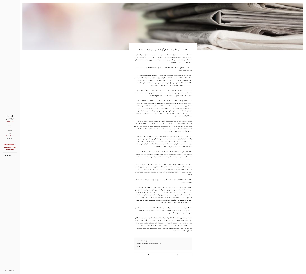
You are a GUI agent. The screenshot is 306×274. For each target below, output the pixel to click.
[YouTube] (5, 155)
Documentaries (10, 138)
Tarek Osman (10, 117)
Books (10, 133)
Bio (10, 128)
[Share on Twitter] (148, 254)
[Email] (12, 155)
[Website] (137, 246)
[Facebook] (8, 155)
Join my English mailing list (10, 144)
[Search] (15, 155)
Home (10, 125)
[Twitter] (10, 155)
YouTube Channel (10, 136)
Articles (10, 130)
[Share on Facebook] (177, 254)
